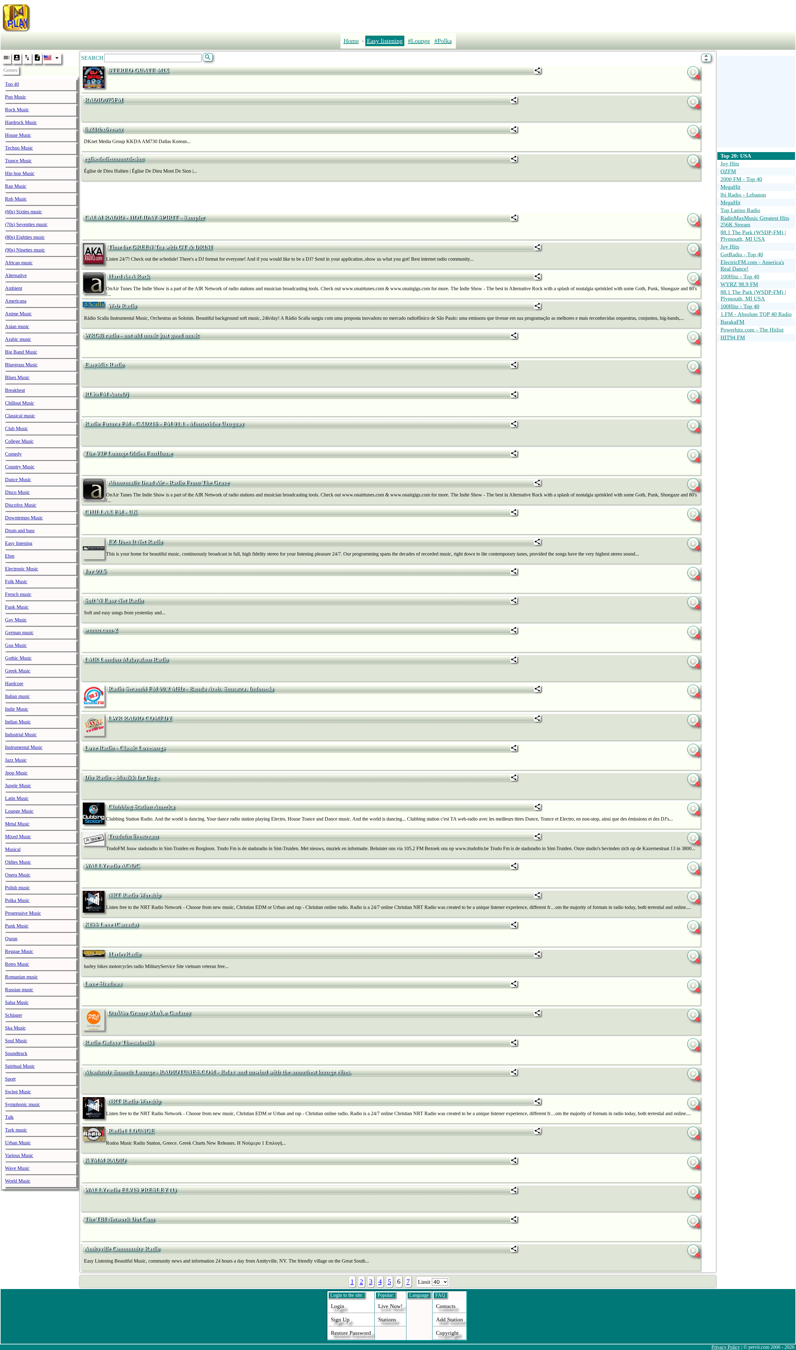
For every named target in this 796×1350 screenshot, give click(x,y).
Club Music (16, 428)
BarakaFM (732, 322)
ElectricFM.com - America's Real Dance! (752, 265)
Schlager (13, 1015)
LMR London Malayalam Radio (126, 659)
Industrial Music (21, 734)
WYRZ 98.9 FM (739, 284)
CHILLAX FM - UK (110, 512)
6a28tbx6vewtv (103, 129)
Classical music (20, 415)
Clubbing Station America (141, 806)
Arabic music (18, 339)
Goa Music (16, 645)
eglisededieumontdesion (114, 158)
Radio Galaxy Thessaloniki (119, 1042)
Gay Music (16, 619)
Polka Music (17, 900)
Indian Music (18, 721)
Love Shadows (103, 983)
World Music (17, 1181)
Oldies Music (18, 862)
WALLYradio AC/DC (112, 865)
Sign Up (340, 1319)
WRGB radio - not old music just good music (141, 335)
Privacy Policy (725, 1347)
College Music (19, 441)
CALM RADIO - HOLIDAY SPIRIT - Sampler (144, 217)
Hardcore (14, 683)
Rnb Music (16, 199)
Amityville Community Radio (122, 1248)
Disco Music (17, 492)
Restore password (351, 1333)
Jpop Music (16, 772)
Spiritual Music (20, 1066)
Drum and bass (20, 530)
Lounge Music (19, 811)
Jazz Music (16, 760)
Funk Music (17, 607)
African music (19, 262)
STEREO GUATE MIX (138, 70)
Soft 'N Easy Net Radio (113, 600)
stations (387, 1319)
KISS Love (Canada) (111, 924)
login (337, 1306)
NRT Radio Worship (134, 894)
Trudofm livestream (133, 836)
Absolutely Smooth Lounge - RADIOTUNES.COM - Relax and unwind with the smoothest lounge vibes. (217, 1071)
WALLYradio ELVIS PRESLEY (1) (130, 1189)
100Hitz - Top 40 (739, 276)
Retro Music (17, 964)
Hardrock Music (21, 122)
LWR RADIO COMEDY (140, 718)
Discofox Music (20, 505)
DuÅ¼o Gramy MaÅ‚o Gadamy (149, 1012)
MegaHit (730, 187)
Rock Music (17, 109)
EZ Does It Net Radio (135, 541)
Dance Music (18, 479)
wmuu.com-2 (101, 629)
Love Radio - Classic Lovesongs (124, 747)
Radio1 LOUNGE (131, 1130)
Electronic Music (21, 568)
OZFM (728, 171)
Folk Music (16, 581)
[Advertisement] (440, 16)
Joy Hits (729, 164)
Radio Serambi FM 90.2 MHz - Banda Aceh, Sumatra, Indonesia (191, 688)
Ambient (13, 288)
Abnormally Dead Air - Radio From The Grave (168, 482)
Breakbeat (15, 390)
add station (449, 1319)
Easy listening (18, 543)
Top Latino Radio (740, 210)
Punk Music (17, 926)
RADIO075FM (103, 99)
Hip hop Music (20, 173)
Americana (15, 301)
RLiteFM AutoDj (106, 394)
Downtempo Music (24, 517)
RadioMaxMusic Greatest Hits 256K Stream (754, 221)
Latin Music (17, 798)
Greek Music (17, 670)
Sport (10, 1079)
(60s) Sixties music (23, 211)
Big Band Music (21, 352)
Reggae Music (19, 951)
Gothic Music (18, 658)
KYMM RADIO (105, 1160)
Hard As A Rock (129, 276)
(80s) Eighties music (25, 237)
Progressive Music (23, 913)
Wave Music (17, 1168)
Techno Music (19, 148)
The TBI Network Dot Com (119, 1219)
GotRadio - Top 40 (741, 254)
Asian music (17, 326)
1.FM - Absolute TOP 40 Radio (756, 314)
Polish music (17, 887)
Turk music (16, 1130)
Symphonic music (22, 1104)
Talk (9, 1117)
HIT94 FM (732, 337)
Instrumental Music (24, 747)
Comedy (13, 454)
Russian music (19, 989)
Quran (11, 938)
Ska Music (15, 1028)
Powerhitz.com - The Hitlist (752, 330)
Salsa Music (17, 1002)
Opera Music (17, 875)
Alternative (16, 275)
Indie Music (16, 709)
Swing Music (18, 1091)
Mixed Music (18, 836)
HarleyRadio (124, 954)
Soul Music (16, 1040)
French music (18, 594)
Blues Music (17, 377)
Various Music (19, 1155)
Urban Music (18, 1142)
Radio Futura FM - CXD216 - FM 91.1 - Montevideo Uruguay (164, 423)
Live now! (390, 1306)
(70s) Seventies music (26, 224)
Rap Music (15, 186)
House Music (18, 135)
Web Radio (122, 305)
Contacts (446, 1306)
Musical (13, 849)
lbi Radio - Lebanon (743, 195)
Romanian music (21, 977)
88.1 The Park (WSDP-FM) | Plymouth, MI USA (753, 235)
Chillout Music (19, 403)
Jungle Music (18, 785)
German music (19, 632)
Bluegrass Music (21, 364)
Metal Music (17, 823)
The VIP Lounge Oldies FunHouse (128, 453)
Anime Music (18, 313)
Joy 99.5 (95, 571)
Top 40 (12, 84)
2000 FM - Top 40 (741, 179)
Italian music (17, 696)
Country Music (20, 466)
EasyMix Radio (104, 364)
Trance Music (18, 160)
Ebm (9, 556)
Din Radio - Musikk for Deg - (121, 777)
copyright (447, 1333)
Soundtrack (16, 1053)
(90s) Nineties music (25, 250)
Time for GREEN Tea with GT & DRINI (160, 247)
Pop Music (15, 97)
